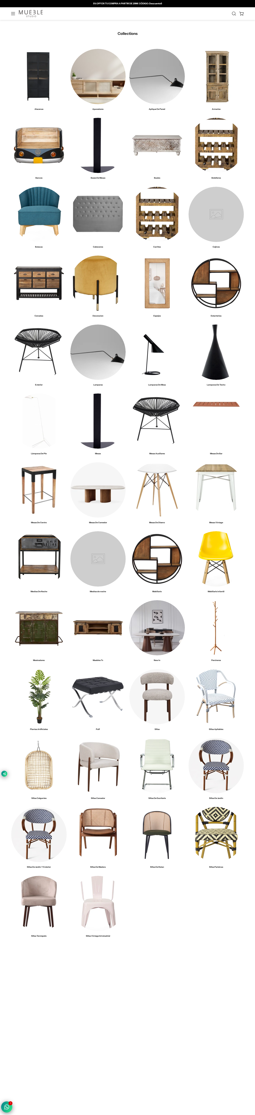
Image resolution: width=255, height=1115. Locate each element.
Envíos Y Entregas (94, 1039)
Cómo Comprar (92, 1044)
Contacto (88, 1033)
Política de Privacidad (143, 1022)
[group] (127, 3)
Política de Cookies (142, 1033)
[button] (234, 14)
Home (87, 1022)
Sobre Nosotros (92, 1028)
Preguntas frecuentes (96, 1050)
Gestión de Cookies (143, 1039)
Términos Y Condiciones (145, 1028)
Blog (85, 1055)
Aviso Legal (138, 1044)
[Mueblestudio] (31, 13)
